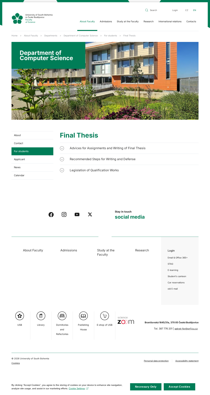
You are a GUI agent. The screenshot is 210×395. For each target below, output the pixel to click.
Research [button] (149, 21)
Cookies (15, 363)
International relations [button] (169, 21)
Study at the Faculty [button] (128, 21)
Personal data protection (156, 360)
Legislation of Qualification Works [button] (94, 170)
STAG (170, 264)
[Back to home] (31, 18)
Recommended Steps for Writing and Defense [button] (103, 159)
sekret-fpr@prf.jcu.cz (186, 328)
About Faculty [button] (87, 21)
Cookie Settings (77, 388)
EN (194, 10)
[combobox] (155, 10)
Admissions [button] (106, 21)
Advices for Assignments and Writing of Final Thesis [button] (108, 148)
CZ (186, 10)
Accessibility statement (187, 360)
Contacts (191, 21)
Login (175, 10)
